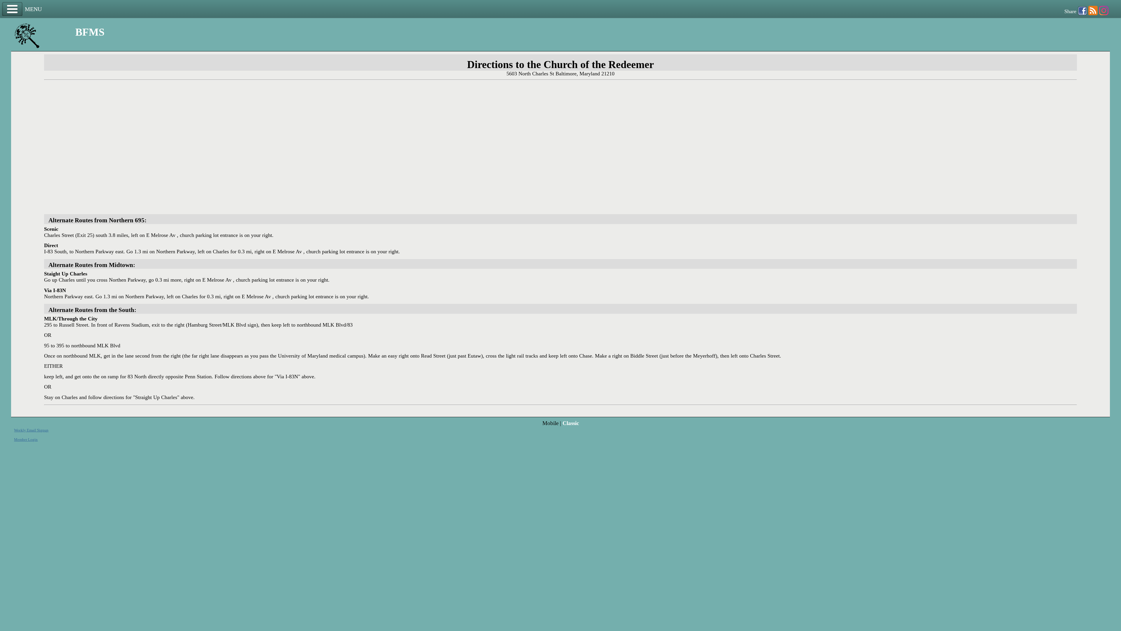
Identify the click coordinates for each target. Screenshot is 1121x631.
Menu (12, 9)
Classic (571, 423)
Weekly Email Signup (31, 430)
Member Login (26, 439)
